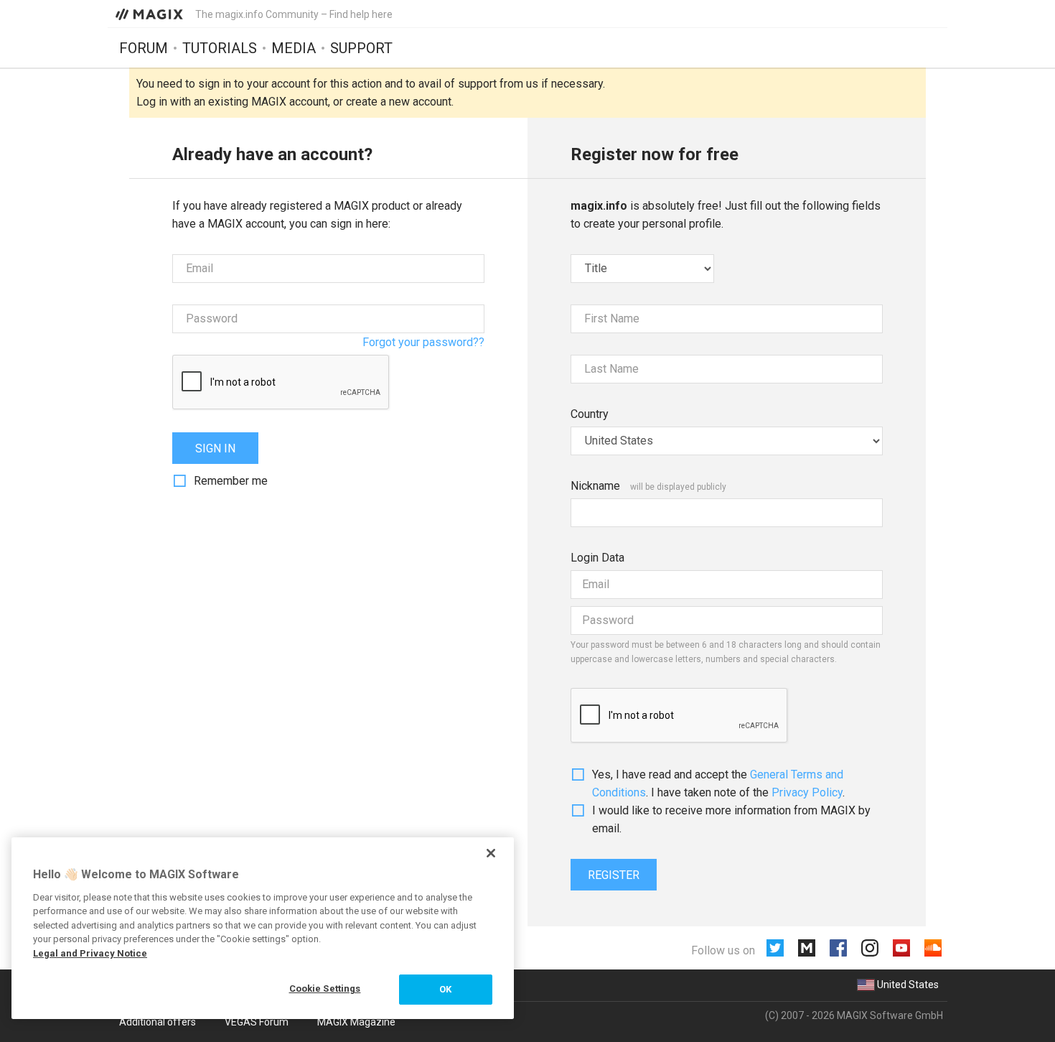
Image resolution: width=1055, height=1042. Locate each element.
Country (590, 414)
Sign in (215, 448)
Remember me (231, 481)
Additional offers (157, 1022)
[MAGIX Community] (150, 13)
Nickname (595, 486)
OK (445, 989)
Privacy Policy (807, 792)
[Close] (491, 853)
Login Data (597, 557)
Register (613, 875)
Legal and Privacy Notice (90, 953)
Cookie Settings (325, 988)
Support (361, 48)
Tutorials (219, 48)
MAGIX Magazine (356, 1022)
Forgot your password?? (423, 342)
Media (293, 48)
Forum (143, 48)
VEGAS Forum (257, 1022)
